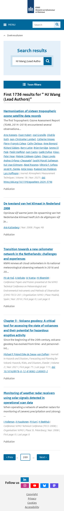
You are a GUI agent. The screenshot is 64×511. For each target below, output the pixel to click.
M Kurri (34, 421)
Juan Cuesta (32, 152)
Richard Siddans (11, 147)
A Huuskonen (22, 421)
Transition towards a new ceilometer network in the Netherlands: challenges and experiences (30, 254)
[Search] (57, 24)
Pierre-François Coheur (15, 143)
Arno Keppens (10, 135)
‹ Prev (9, 457)
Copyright (32, 494)
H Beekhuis (44, 421)
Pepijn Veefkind (17, 152)
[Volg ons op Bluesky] (44, 486)
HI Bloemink (43, 277)
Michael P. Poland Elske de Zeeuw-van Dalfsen (26, 354)
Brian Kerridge (41, 147)
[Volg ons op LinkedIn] (25, 480)
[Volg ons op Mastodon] (54, 486)
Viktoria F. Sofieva (48, 164)
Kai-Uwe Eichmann (13, 164)
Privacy (32, 498)
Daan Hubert (24, 135)
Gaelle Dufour (45, 152)
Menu (11, 24)
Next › (43, 457)
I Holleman (9, 421)
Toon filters (34, 84)
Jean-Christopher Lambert (23, 139)
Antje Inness (27, 169)
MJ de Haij (9, 277)
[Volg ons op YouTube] (34, 486)
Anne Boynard (50, 143)
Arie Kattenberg (11, 227)
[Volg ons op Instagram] (25, 486)
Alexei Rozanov (31, 164)
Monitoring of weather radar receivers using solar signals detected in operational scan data (29, 398)
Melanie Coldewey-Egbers (28, 156)
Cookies (32, 502)
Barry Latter (26, 147)
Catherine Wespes (46, 139)
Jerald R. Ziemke (12, 169)
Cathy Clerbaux (34, 143)
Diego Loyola (48, 156)
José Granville (39, 135)
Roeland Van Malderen (45, 169)
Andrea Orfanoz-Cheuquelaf (17, 160)
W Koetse (31, 277)
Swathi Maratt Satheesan (45, 160)
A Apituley (20, 277)
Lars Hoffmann (11, 173)
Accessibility (32, 507)
